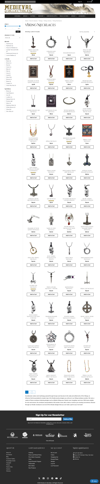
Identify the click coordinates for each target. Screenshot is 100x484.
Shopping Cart (54, 457)
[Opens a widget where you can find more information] (94, 481)
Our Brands (9, 454)
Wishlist (53, 461)
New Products (32, 468)
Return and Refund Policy (35, 455)
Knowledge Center (10, 460)
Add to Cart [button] (33, 58)
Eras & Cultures (33, 20)
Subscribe (68, 419)
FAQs (30, 459)
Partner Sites (9, 466)
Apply (18, 31)
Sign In (80, 2)
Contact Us (77, 457)
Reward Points (54, 459)
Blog (7, 456)
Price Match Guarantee (34, 457)
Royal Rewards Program (35, 461)
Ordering (31, 452)
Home (26, 20)
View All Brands (50, 440)
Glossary (8, 471)
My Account (54, 452)
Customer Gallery (10, 458)
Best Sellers (32, 465)
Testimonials (32, 463)
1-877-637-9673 (78, 453)
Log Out (53, 463)
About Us (8, 452)
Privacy (8, 464)
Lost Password (54, 465)
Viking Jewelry (47, 20)
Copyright (8, 462)
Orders (52, 455)
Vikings (40, 20)
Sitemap (77, 459)
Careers (8, 469)
